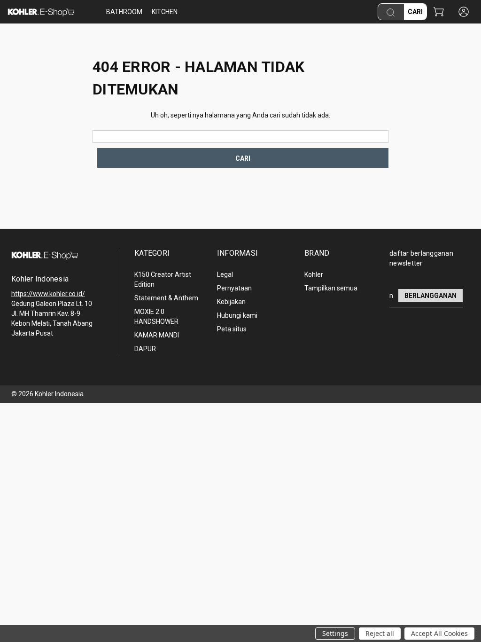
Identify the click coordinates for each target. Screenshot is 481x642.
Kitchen (165, 12)
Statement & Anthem (166, 298)
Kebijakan (231, 301)
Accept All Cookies (439, 633)
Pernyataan (234, 288)
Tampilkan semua (330, 288)
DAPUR (145, 348)
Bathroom (124, 12)
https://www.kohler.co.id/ (48, 294)
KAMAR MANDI (156, 335)
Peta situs (232, 329)
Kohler (313, 274)
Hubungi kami (237, 315)
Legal (225, 274)
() (438, 12)
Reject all (379, 633)
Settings (335, 633)
